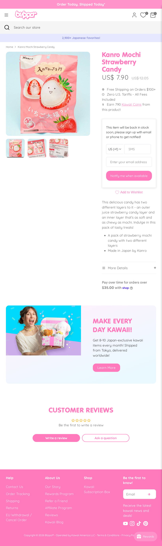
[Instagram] (132, 523)
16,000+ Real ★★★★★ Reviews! (81, 38)
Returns (12, 508)
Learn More (106, 368)
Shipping (13, 501)
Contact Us (14, 487)
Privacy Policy (130, 535)
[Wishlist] (143, 15)
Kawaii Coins (131, 104)
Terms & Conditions (108, 535)
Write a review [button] (56, 438)
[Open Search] (7, 27)
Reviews (51, 515)
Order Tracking (18, 494)
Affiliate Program (58, 508)
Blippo (48, 535)
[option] (81, 38)
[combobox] (32, 27)
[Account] (134, 13)
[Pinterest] (145, 523)
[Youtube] (125, 523)
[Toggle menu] (6, 15)
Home (9, 46)
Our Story (52, 487)
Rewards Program (59, 494)
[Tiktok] (139, 523)
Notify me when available (129, 176)
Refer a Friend (56, 501)
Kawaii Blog (54, 522)
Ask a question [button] (106, 438)
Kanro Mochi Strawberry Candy (36, 46)
